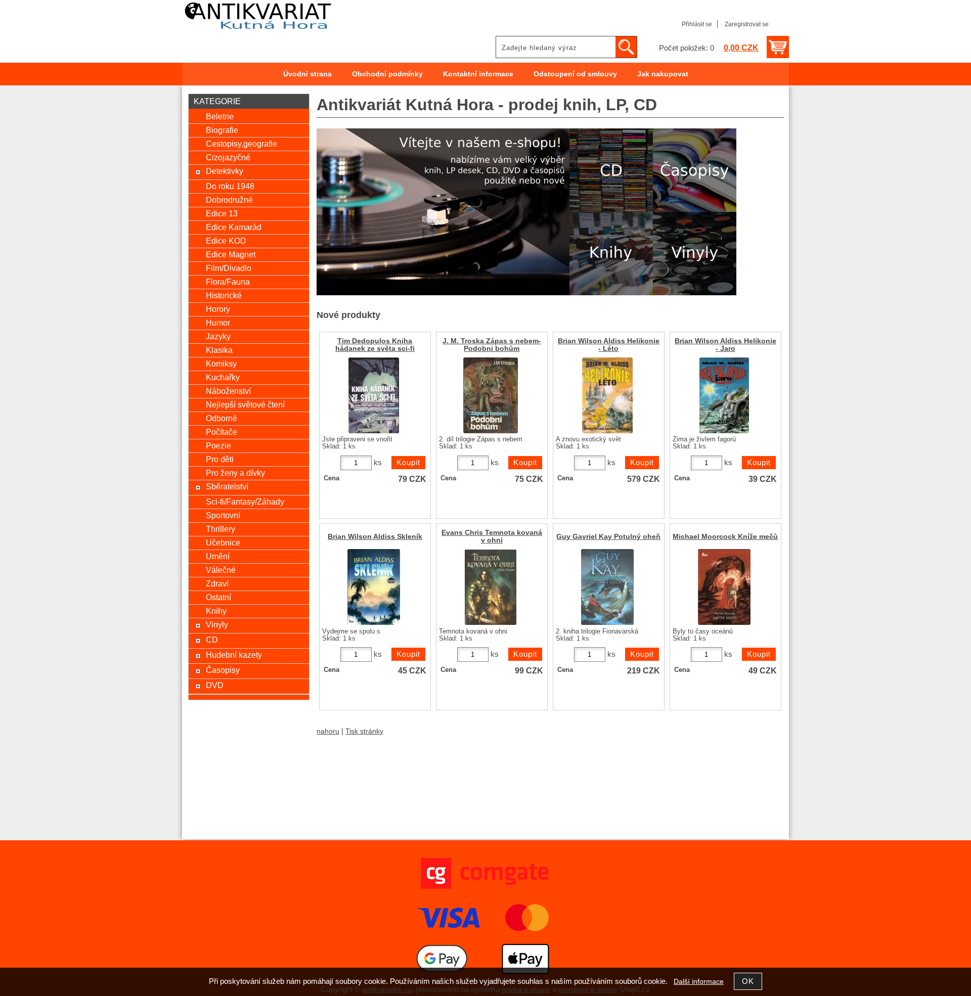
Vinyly (217, 624)
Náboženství (228, 390)
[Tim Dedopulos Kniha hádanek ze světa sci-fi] (373, 395)
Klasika (219, 349)
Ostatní (218, 597)
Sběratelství (227, 486)
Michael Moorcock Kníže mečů (725, 536)
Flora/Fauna (228, 281)
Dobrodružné (229, 199)
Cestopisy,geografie (241, 143)
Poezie (218, 445)
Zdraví (217, 583)
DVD (215, 685)
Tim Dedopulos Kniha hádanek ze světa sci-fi (375, 344)
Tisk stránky (364, 731)
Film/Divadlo (228, 268)
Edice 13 (222, 213)
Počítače (221, 431)
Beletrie (220, 116)
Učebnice (223, 542)
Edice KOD (226, 240)
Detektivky (224, 170)
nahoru (328, 731)
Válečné (221, 569)
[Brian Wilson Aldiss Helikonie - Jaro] (724, 395)
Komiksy (221, 363)
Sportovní (223, 515)
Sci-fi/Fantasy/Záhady (245, 501)
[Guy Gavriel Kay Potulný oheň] (607, 587)
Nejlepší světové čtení (245, 404)
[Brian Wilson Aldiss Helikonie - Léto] (607, 395)
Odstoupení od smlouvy (575, 74)
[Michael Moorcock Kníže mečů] (724, 587)
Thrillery (220, 528)
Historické (224, 295)
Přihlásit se (697, 24)
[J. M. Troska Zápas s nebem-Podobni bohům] (490, 395)
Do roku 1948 (230, 186)
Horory (218, 308)
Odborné (221, 418)
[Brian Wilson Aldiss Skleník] (373, 587)
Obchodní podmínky (387, 74)
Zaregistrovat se (747, 24)
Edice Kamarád (233, 227)
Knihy (216, 610)
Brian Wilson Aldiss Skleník (375, 536)
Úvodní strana (307, 74)
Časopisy (223, 669)
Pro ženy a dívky (235, 472)
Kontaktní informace (478, 74)
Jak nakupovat (662, 74)
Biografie (222, 129)
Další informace (699, 981)
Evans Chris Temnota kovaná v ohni (492, 536)
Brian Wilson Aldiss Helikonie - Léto (608, 344)
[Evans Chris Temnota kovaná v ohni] (490, 587)
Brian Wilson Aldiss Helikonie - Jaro (725, 344)
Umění (218, 556)
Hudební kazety (234, 654)
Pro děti (220, 459)
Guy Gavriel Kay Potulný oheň (608, 536)
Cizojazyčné (228, 157)
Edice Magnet (230, 254)
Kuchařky (223, 377)
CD (212, 639)
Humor (218, 322)
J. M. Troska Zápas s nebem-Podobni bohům (492, 344)
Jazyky (218, 336)
